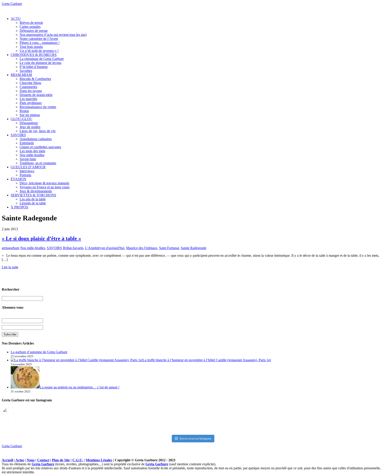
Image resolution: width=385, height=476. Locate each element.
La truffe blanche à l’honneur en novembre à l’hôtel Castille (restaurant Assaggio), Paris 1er (207, 360)
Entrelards (27, 143)
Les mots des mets (32, 151)
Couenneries (28, 87)
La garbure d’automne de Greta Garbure (39, 352)
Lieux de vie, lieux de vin (37, 131)
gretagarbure (10, 248)
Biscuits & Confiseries (35, 79)
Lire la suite (10, 267)
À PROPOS (19, 207)
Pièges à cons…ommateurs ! (39, 43)
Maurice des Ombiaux (141, 248)
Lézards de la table (33, 203)
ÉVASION (18, 179)
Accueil (7, 460)
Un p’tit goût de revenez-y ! (39, 51)
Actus (19, 460)
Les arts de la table (33, 199)
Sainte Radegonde (193, 248)
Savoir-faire (28, 159)
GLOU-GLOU (21, 119)
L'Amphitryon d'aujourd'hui (104, 248)
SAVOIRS (18, 135)
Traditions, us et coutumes (38, 163)
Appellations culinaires (36, 139)
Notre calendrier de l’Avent (39, 39)
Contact (43, 460)
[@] (15, 413)
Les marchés (28, 99)
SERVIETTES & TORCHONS (33, 195)
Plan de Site (61, 460)
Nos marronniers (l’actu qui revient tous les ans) (53, 35)
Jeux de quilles (30, 127)
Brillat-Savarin (73, 248)
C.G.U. (77, 460)
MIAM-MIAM (21, 75)
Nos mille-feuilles (32, 155)
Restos (24, 111)
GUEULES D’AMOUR (28, 167)
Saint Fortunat (169, 248)
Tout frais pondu (31, 47)
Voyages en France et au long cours (45, 187)
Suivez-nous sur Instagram (195, 438)
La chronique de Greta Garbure (42, 59)
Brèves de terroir (31, 23)
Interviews (27, 171)
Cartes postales (30, 27)
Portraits (25, 175)
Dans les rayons (31, 91)
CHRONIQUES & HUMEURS (34, 55)
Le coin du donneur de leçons (40, 63)
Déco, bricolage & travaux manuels (44, 183)
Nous (31, 460)
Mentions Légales (99, 460)
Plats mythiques (31, 103)
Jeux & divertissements (36, 191)
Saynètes (26, 71)
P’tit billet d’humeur (34, 67)
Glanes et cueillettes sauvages (40, 147)
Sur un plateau (30, 115)
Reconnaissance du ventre (38, 107)
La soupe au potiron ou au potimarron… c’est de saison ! (79, 387)
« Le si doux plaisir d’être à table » (41, 238)
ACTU (16, 19)
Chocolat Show (30, 83)
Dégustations (29, 123)
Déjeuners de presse (34, 31)
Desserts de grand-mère (36, 95)
